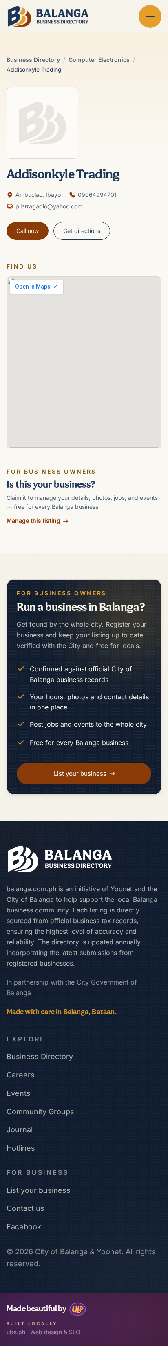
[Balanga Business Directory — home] (48, 16)
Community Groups (40, 1111)
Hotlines (21, 1148)
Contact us (25, 1208)
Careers (21, 1074)
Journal (20, 1129)
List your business (39, 1190)
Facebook (24, 1226)
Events (19, 1093)
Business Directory (33, 59)
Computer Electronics (99, 59)
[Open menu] (150, 16)
